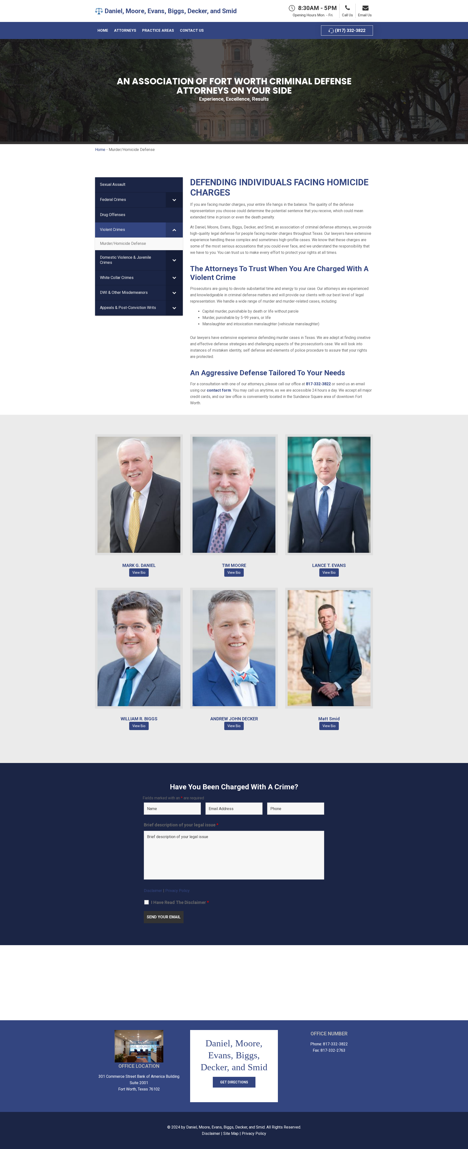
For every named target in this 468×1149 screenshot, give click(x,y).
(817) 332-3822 (349, 30)
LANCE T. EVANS (329, 565)
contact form (219, 390)
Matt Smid (329, 718)
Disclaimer (153, 890)
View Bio (139, 494)
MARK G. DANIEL (139, 565)
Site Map (231, 1133)
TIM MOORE (234, 565)
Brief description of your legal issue (181, 824)
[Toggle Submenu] (174, 199)
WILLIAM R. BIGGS (139, 718)
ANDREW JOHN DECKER (234, 718)
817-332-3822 (318, 384)
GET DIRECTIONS (234, 1082)
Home (100, 149)
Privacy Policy (177, 890)
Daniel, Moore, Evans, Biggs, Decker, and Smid (225, 1127)
